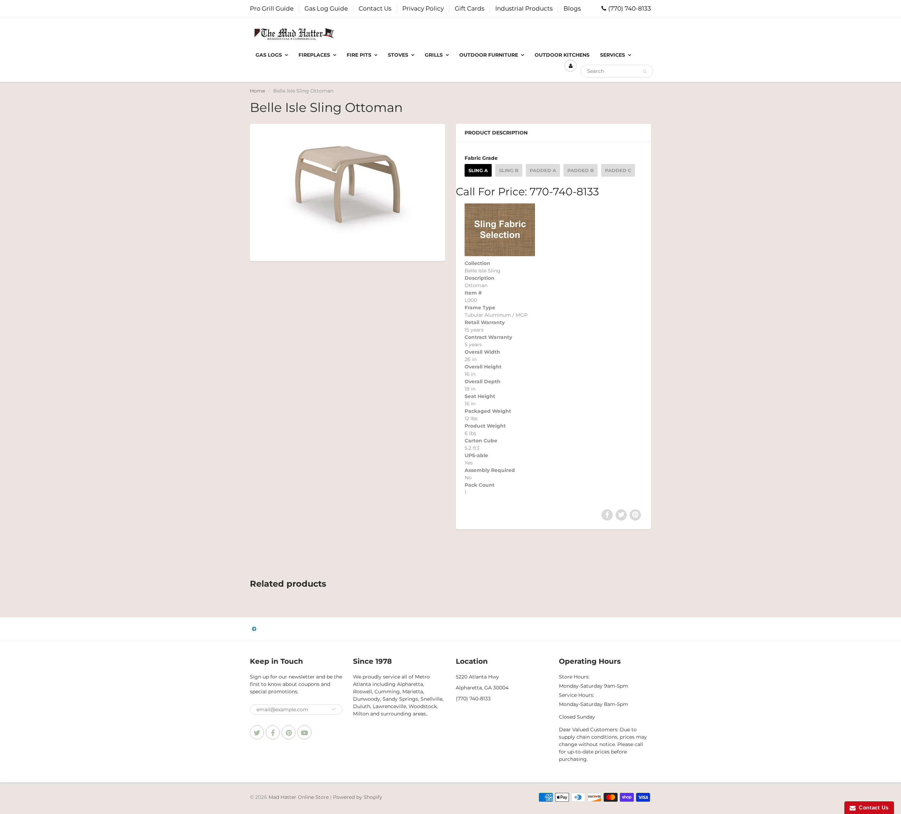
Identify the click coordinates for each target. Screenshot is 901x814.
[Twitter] (257, 732)
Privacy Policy (423, 8)
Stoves (398, 55)
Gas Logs (269, 55)
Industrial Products (524, 8)
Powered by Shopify (357, 797)
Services (612, 55)
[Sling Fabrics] (500, 229)
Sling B (508, 170)
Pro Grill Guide (272, 8)
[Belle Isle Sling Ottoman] (347, 191)
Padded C (618, 170)
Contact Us (375, 8)
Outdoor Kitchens (562, 55)
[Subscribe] (333, 709)
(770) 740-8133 (629, 8)
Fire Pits (359, 55)
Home (257, 91)
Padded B (580, 170)
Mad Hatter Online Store (299, 797)
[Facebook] (273, 732)
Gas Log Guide (326, 8)
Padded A (543, 170)
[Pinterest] (289, 732)
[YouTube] (304, 732)
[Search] (644, 71)
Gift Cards (469, 8)
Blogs (572, 8)
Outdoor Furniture (488, 55)
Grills (434, 55)
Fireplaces (314, 55)
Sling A (478, 170)
